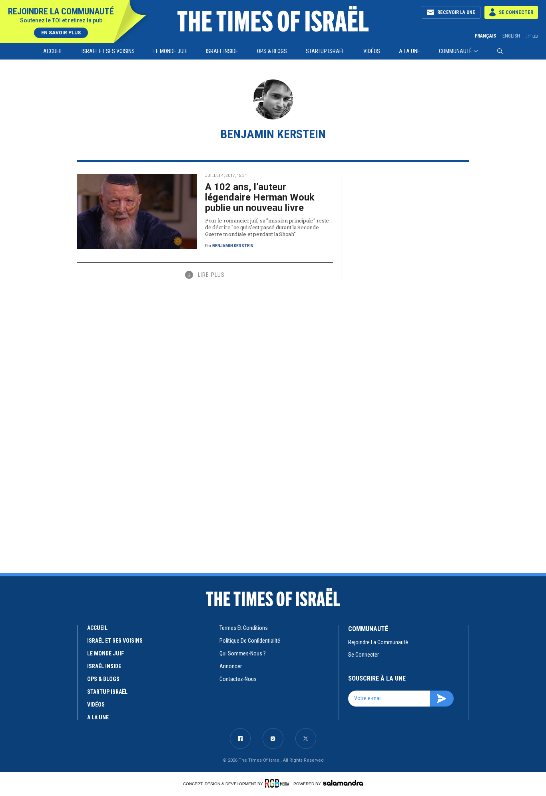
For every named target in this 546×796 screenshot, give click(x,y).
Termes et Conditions (243, 628)
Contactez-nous (238, 679)
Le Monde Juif (170, 51)
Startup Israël (325, 51)
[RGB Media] (278, 783)
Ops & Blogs (272, 51)
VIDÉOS (96, 704)
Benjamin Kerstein (232, 246)
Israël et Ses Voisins (108, 51)
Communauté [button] (455, 51)
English (511, 36)
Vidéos (371, 51)
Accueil (53, 51)
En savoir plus (61, 33)
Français (485, 36)
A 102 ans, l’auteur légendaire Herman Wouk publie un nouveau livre (260, 197)
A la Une (409, 51)
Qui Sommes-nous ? (242, 653)
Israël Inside (222, 51)
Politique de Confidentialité (249, 640)
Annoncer (230, 666)
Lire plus (211, 275)
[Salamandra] (343, 783)
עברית (532, 35)
